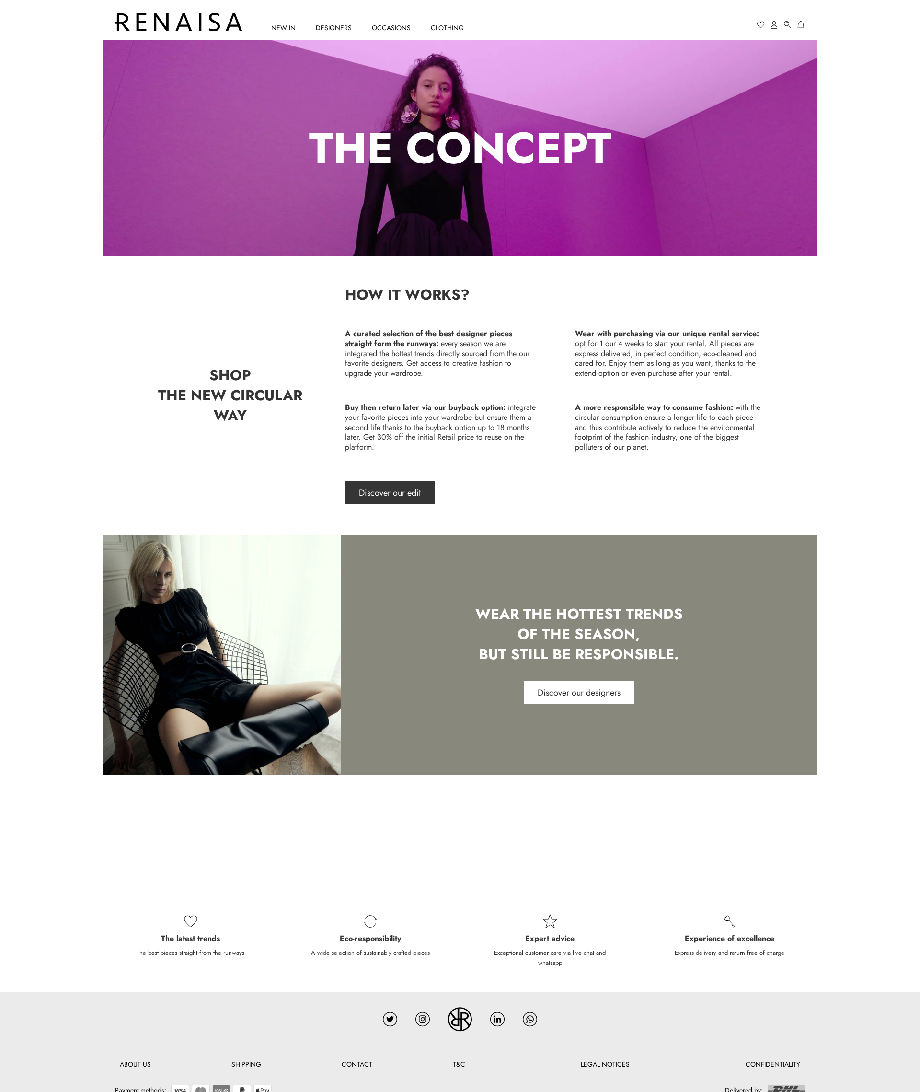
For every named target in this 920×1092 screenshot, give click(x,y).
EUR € (724, 25)
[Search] (788, 25)
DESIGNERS (334, 28)
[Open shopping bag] (801, 25)
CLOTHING (447, 28)
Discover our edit (390, 493)
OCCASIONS (391, 28)
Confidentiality (773, 1064)
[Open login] (774, 25)
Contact (357, 1064)
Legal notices (605, 1064)
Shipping (246, 1064)
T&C (459, 1064)
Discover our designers (579, 692)
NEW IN (283, 28)
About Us (135, 1064)
